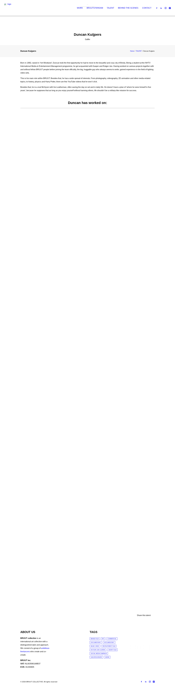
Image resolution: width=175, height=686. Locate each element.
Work (107, 657)
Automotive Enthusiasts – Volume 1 (34, 517)
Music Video (95, 646)
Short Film (112, 650)
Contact (146, 8)
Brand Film (95, 638)
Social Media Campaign (99, 653)
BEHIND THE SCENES (128, 8)
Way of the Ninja (27, 599)
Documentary (96, 642)
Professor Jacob (27, 435)
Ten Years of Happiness (30, 189)
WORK (80, 8)
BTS (103, 638)
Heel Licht (24, 271)
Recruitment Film (108, 646)
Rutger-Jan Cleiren (98, 650)
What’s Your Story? (28, 353)
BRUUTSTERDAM (95, 8)
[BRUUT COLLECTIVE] (8, 8)
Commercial (112, 638)
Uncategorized (96, 657)
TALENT (110, 8)
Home (132, 51)
